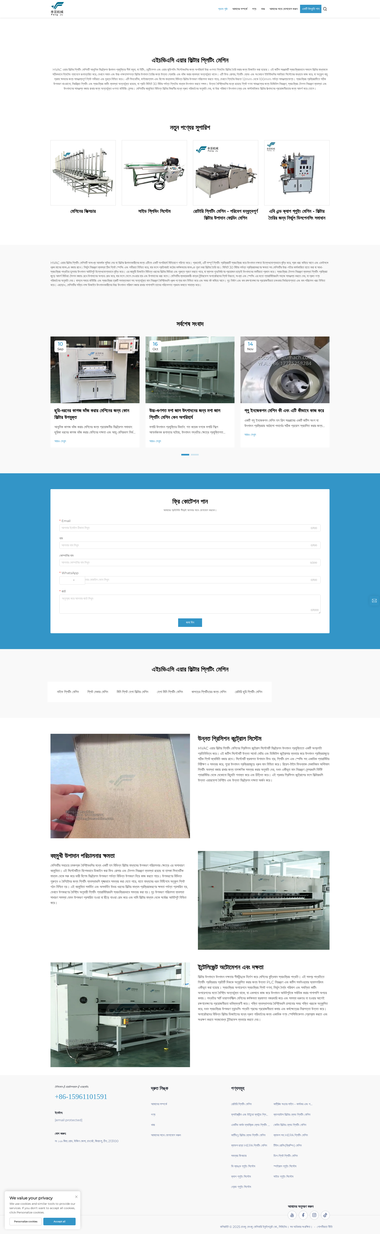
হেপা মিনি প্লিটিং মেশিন (170, 692)
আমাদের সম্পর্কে (239, 9)
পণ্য (254, 9)
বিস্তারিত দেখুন (83, 173)
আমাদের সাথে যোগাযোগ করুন (284, 9)
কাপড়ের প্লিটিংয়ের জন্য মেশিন (209, 692)
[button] (185, 454)
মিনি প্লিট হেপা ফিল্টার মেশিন (132, 692)
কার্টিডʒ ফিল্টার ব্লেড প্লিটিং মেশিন (248, 1135)
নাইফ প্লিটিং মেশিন (68, 692)
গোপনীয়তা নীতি (324, 1227)
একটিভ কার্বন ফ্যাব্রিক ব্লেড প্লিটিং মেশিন (250, 1125)
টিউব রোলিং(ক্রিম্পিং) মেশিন (288, 1145)
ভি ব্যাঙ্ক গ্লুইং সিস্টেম (243, 1166)
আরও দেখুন (60, 441)
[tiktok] (325, 1215)
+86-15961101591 (81, 1097)
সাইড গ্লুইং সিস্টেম (283, 1176)
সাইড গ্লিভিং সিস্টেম (154, 211)
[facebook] (303, 1215)
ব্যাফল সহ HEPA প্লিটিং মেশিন (291, 1135)
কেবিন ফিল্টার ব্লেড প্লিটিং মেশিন (290, 1125)
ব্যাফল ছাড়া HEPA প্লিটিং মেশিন (249, 1145)
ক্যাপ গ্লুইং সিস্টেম (241, 1176)
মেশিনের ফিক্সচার (83, 211)
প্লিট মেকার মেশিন (97, 692)
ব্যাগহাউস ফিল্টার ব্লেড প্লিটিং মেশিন (292, 1114)
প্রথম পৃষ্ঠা (223, 9)
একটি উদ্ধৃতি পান (310, 9)
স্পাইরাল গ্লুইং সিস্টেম (285, 1166)
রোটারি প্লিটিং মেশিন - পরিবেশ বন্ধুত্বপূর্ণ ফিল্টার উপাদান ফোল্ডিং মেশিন (225, 214)
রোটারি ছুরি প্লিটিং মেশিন (248, 692)
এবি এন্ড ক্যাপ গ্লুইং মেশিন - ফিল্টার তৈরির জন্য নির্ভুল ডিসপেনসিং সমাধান (297, 214)
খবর (263, 9)
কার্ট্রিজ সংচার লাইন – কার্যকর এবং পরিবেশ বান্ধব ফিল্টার (293, 1104)
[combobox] (72, 580)
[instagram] (314, 1215)
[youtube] (292, 1215)
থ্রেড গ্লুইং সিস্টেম (241, 1187)
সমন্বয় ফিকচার (238, 1156)
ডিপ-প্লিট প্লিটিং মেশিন (286, 1156)
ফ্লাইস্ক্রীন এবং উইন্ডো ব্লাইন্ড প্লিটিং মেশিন (250, 1114)
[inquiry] (374, 601)
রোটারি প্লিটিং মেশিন (241, 1104)
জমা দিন (190, 622)
